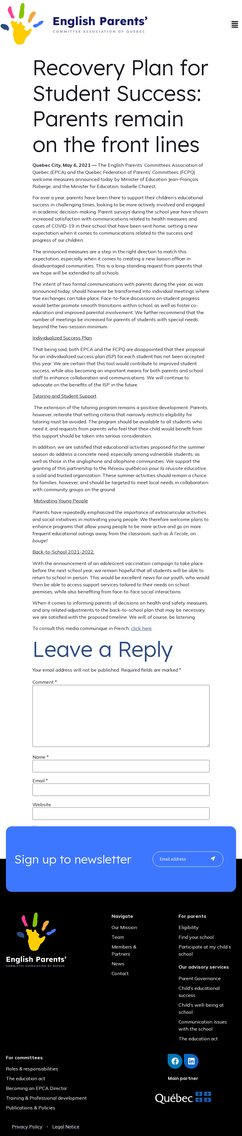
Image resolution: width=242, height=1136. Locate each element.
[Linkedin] (191, 1061)
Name (40, 757)
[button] (234, 24)
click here (141, 628)
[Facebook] (175, 1061)
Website (41, 804)
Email (40, 780)
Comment (44, 682)
